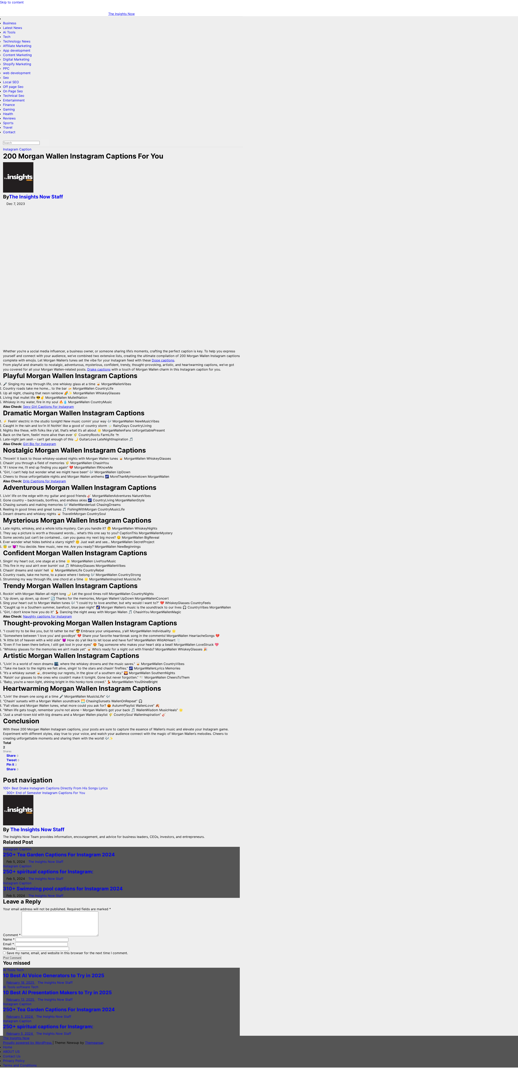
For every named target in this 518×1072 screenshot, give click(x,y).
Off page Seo (13, 87)
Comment (12, 935)
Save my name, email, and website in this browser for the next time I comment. (67, 953)
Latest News (12, 28)
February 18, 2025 (20, 982)
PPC (6, 68)
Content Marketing (17, 55)
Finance (9, 105)
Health (8, 114)
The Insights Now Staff (36, 197)
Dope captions (163, 360)
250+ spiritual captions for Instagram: (48, 872)
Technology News (16, 41)
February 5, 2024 (20, 1016)
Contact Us (11, 1056)
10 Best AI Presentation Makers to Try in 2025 (57, 992)
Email (8, 944)
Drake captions (98, 369)
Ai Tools (9, 32)
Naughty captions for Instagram (47, 616)
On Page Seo (13, 91)
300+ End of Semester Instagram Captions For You (45, 793)
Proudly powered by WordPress (28, 1043)
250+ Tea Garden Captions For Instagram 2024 (59, 855)
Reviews (9, 118)
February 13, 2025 (20, 999)
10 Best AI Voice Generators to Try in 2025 (53, 975)
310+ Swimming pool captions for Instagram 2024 (63, 889)
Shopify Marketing (17, 64)
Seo (6, 78)
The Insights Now (121, 14)
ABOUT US (11, 1052)
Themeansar (94, 1043)
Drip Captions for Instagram (44, 481)
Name (9, 939)
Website (9, 948)
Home (7, 1047)
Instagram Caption (17, 149)
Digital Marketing (16, 59)
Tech (6, 37)
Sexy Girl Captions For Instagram (48, 407)
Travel (7, 127)
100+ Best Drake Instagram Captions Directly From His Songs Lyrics (56, 788)
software (23, 987)
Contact (9, 132)
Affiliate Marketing (17, 46)
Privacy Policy (14, 1061)
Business (9, 23)
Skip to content (12, 2)
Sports (8, 123)
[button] (4, 136)
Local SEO (11, 82)
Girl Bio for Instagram (39, 444)
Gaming (9, 109)
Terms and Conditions (20, 1065)
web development (17, 73)
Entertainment (14, 100)
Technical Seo (13, 96)
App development (16, 50)
